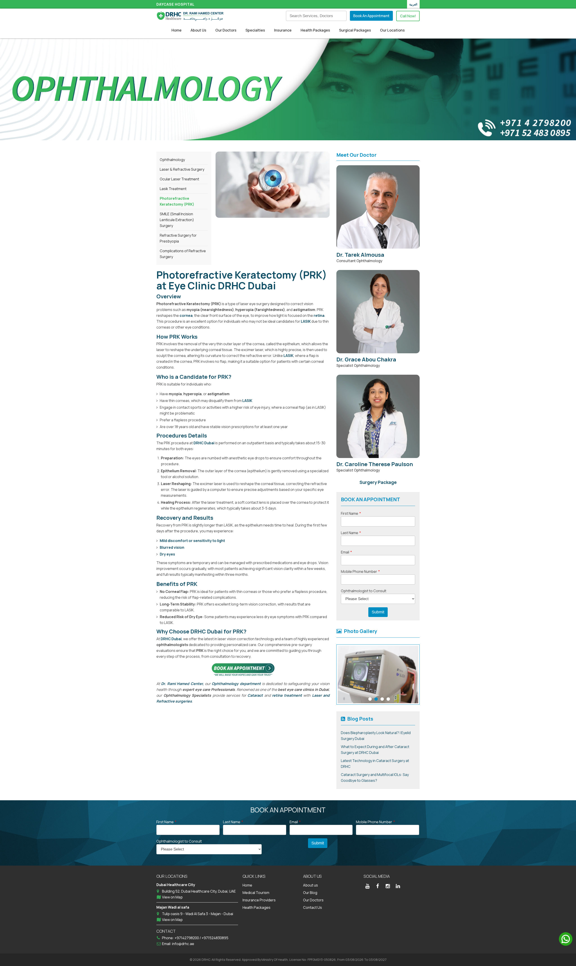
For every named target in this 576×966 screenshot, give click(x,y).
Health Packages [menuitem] (315, 30)
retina (319, 315)
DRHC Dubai (204, 442)
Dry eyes (167, 554)
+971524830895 (215, 937)
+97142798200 (187, 937)
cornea (186, 315)
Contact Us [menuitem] (312, 907)
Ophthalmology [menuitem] (172, 159)
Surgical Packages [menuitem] (355, 30)
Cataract (255, 695)
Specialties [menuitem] (255, 30)
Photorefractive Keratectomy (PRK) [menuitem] (177, 201)
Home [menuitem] (176, 30)
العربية (413, 4)
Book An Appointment (371, 15)
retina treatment (287, 695)
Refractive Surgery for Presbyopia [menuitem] (178, 238)
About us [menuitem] (310, 885)
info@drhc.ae (183, 943)
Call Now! (408, 16)
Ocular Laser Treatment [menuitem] (179, 179)
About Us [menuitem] (198, 30)
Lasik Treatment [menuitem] (173, 188)
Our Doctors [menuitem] (225, 30)
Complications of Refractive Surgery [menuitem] (183, 253)
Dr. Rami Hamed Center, (182, 683)
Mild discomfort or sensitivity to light (192, 540)
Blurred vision (172, 547)
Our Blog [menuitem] (310, 892)
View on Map (172, 897)
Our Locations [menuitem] (392, 30)
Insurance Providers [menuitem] (259, 900)
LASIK (306, 321)
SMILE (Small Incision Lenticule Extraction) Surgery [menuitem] (177, 219)
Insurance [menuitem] (283, 30)
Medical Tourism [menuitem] (256, 892)
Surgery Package (378, 482)
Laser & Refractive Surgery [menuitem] (182, 169)
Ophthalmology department (237, 683)
